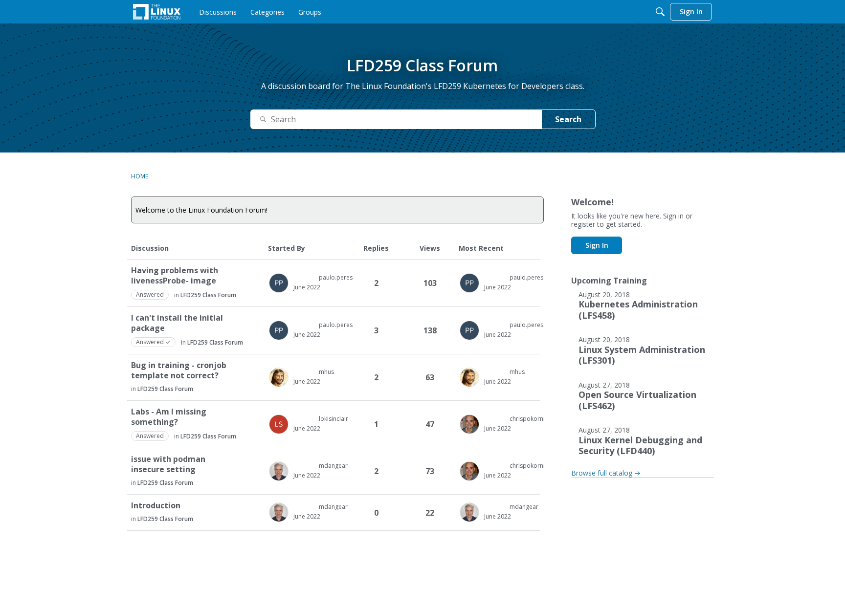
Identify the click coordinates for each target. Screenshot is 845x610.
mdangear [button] (333, 465)
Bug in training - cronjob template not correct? (178, 370)
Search (568, 119)
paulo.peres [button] (336, 277)
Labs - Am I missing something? (168, 417)
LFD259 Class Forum (208, 295)
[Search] (660, 12)
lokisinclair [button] (333, 418)
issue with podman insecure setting (168, 464)
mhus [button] (326, 372)
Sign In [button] (596, 245)
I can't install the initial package (177, 323)
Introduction (155, 506)
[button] (279, 283)
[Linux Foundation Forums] (156, 12)
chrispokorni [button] (527, 418)
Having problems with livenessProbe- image (174, 275)
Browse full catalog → (606, 473)
